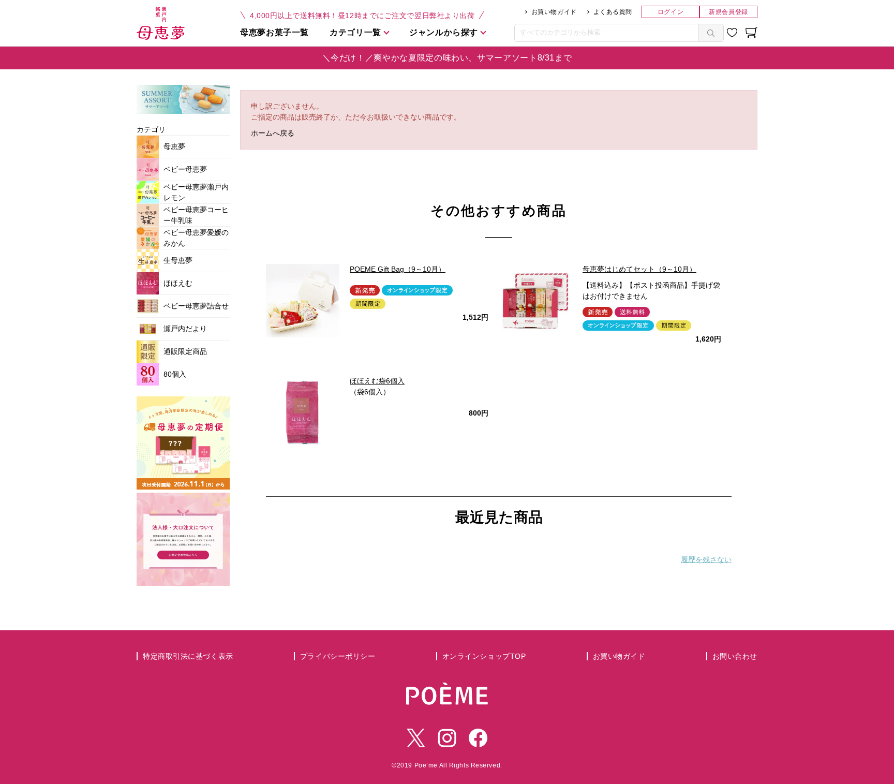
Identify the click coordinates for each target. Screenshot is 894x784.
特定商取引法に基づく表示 (188, 656)
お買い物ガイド (554, 12)
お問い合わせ (734, 656)
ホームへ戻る (272, 133)
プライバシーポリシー (338, 656)
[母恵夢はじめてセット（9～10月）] (535, 300)
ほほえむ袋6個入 (377, 381)
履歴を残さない (706, 559)
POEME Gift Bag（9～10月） (397, 269)
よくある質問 (612, 12)
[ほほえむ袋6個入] (302, 412)
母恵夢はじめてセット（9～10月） (639, 269)
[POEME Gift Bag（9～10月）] (302, 300)
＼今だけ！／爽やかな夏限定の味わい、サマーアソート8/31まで (447, 57)
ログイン (670, 12)
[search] (710, 32)
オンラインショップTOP (484, 656)
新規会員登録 (728, 12)
